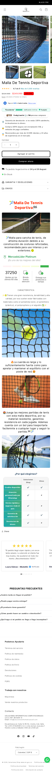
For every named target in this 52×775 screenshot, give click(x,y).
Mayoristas (9, 697)
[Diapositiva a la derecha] (49, 72)
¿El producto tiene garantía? (13, 607)
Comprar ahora (26, 161)
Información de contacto (34, 770)
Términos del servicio (14, 648)
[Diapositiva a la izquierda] (2, 72)
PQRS (7, 681)
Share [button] (6, 531)
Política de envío (17, 770)
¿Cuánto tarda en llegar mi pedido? (16, 595)
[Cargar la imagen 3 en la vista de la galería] (39, 72)
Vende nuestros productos (16, 702)
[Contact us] (47, 760)
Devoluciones (10, 670)
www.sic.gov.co (26, 762)
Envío (3, 97)
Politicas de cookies (13, 676)
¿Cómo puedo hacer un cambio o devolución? (20, 613)
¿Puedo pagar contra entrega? (13, 601)
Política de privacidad (18, 766)
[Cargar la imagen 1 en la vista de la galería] (12, 72)
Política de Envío (12, 665)
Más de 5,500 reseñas (30, 88)
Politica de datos (12, 659)
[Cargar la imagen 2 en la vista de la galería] (26, 72)
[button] (4, 9)
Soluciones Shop (14, 762)
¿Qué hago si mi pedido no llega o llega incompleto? (24, 619)
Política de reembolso (14, 654)
